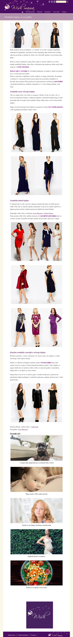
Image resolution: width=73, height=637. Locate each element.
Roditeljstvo (48, 12)
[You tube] (52, 2)
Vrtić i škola (56, 12)
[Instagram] (54, 2)
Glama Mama (48, 213)
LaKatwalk (34, 427)
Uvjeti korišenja (23, 635)
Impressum (11, 635)
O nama (33, 635)
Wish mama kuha (30, 12)
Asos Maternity (38, 213)
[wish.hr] (39, 615)
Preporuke (39, 12)
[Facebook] (49, 2)
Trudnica (64, 12)
